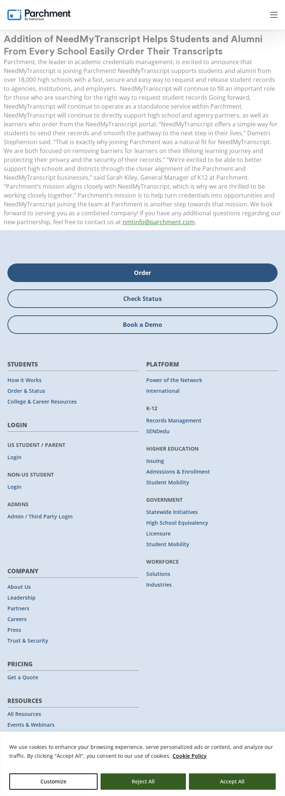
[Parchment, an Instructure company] (39, 15)
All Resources (24, 713)
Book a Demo (142, 325)
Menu (274, 15)
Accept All (232, 781)
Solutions (158, 573)
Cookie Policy (190, 755)
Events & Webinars (31, 724)
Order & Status (26, 390)
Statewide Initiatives (172, 511)
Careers (17, 619)
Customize (53, 781)
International (163, 390)
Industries (159, 584)
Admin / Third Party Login (40, 516)
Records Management (174, 420)
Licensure (158, 533)
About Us (19, 586)
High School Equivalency (177, 522)
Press (14, 629)
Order (142, 273)
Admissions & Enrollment (178, 471)
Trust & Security (27, 640)
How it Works (24, 380)
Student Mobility (167, 482)
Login (14, 457)
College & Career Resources (42, 401)
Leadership (21, 597)
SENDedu (158, 431)
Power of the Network (174, 380)
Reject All (143, 781)
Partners (18, 608)
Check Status (142, 299)
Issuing (155, 460)
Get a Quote (22, 677)
